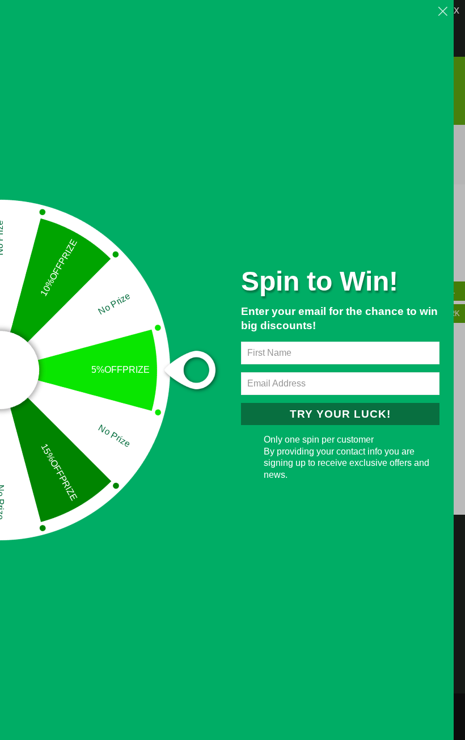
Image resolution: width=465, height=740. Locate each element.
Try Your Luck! (340, 414)
